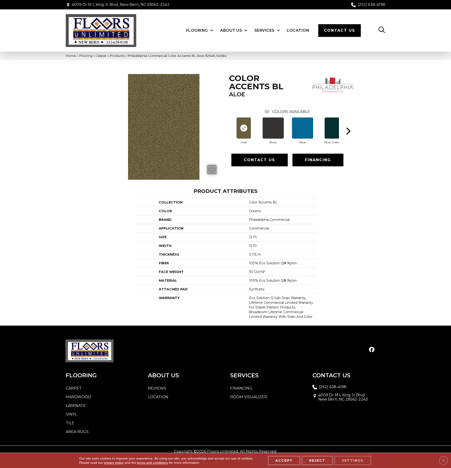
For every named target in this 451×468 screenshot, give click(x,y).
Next (348, 124)
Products (117, 56)
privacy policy (114, 462)
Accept (284, 460)
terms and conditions (152, 462)
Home (71, 56)
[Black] (273, 128)
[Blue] (302, 128)
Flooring (85, 56)
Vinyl (71, 414)
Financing (318, 160)
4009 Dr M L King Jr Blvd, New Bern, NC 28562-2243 (120, 4)
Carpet (101, 56)
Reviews (157, 388)
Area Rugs (77, 431)
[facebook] (371, 350)
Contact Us (259, 160)
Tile (70, 423)
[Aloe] (243, 128)
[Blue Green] (331, 128)
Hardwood (78, 397)
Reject (317, 460)
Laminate (76, 405)
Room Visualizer (248, 397)
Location (158, 397)
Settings (353, 460)
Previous (226, 124)
